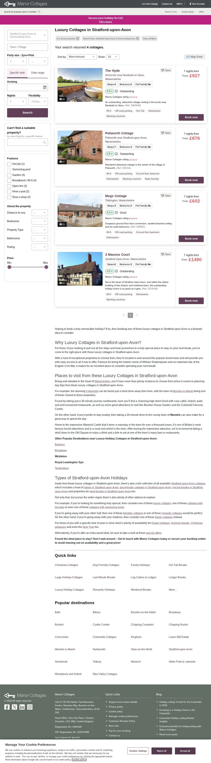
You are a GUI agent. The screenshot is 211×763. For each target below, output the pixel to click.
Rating (11, 246)
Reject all (161, 751)
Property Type (15, 229)
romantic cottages (172, 513)
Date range (37, 72)
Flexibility (34, 95)
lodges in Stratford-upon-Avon (101, 487)
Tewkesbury (62, 468)
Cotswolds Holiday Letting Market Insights (176, 720)
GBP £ (180, 4)
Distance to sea (16, 212)
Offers (201, 12)
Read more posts (168, 734)
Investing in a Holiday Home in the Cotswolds (177, 712)
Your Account (198, 4)
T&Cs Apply (105, 21)
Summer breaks (180, 523)
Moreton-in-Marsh (183, 391)
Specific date (17, 72)
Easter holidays (160, 523)
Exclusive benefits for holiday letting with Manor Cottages (180, 728)
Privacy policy (116, 706)
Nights (11, 95)
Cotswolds (92, 391)
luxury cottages (162, 503)
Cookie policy (116, 711)
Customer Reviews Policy (122, 721)
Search (27, 112)
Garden (18, 175)
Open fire (19, 186)
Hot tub (18, 164)
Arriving (12, 81)
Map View (196, 56)
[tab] (17, 73)
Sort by (62, 56)
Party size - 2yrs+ (17, 55)
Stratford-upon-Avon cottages (188, 483)
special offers (153, 532)
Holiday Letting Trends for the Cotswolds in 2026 (180, 704)
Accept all (185, 751)
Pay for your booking (119, 730)
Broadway (61, 450)
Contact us (114, 735)
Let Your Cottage (150, 4)
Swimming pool (21, 169)
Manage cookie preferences (123, 716)
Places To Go (171, 12)
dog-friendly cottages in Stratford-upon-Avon (145, 487)
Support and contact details (123, 702)
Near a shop (21, 197)
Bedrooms (13, 221)
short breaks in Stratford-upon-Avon (110, 491)
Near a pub (20, 191)
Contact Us (167, 4)
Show (101, 56)
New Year (88, 527)
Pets (31, 55)
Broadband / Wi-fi (24, 180)
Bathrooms (13, 238)
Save (167, 70)
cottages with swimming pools (106, 507)
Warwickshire (102, 381)
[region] (105, 751)
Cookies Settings (138, 751)
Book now (191, 117)
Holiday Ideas (188, 12)
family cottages (164, 517)
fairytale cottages (133, 513)
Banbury (60, 444)
